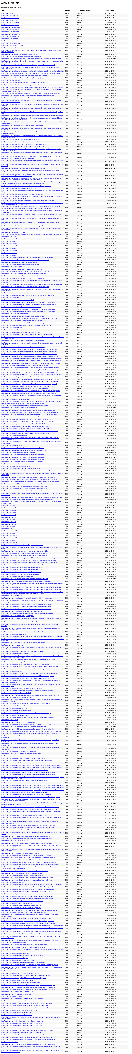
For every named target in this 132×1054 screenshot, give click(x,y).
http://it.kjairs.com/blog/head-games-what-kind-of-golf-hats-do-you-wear (23, 726)
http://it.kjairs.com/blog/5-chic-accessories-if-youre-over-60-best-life (22, 565)
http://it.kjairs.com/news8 (9, 253)
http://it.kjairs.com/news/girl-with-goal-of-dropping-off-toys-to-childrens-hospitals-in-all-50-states (31, 358)
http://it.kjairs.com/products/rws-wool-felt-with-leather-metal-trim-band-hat (24, 75)
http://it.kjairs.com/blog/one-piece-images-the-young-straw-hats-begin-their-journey (27, 877)
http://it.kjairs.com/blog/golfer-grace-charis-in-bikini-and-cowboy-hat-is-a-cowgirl (26, 713)
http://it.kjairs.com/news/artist (10, 297)
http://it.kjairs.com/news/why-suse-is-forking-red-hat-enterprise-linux (22, 491)
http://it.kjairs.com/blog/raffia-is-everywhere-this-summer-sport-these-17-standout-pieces (29, 910)
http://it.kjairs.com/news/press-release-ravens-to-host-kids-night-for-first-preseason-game (29, 424)
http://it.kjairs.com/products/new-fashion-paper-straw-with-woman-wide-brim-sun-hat (27, 200)
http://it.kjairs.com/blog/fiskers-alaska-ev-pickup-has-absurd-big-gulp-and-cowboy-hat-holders (30, 695)
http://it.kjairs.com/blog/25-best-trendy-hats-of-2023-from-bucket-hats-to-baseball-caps (28, 558)
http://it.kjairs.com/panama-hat (10, 27)
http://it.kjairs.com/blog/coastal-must (12, 645)
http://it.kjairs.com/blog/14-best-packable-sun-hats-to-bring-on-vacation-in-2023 (26, 553)
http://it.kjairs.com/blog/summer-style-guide (14, 958)
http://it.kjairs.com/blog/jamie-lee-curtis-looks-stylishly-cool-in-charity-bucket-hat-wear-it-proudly (31, 765)
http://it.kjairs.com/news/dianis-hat (12, 330)
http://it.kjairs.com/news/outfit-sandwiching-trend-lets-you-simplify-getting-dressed (26, 419)
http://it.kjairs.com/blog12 (9, 531)
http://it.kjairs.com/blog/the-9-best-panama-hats (16, 994)
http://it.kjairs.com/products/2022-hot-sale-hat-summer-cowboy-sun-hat (23, 144)
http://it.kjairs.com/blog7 (8, 519)
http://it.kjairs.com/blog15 (9, 538)
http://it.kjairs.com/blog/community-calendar (14, 653)
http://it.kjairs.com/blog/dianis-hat (11, 671)
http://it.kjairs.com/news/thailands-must (13, 464)
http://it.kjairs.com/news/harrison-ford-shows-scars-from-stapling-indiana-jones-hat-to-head (30, 367)
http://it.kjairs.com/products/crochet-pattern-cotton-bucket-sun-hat (22, 194)
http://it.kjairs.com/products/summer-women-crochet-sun (19, 188)
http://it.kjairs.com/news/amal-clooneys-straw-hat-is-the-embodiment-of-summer (26, 293)
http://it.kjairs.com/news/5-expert (11, 266)
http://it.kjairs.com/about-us (9, 15)
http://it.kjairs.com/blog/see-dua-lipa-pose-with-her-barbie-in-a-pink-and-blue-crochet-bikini (29, 940)
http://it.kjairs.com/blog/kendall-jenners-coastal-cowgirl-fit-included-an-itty (24, 792)
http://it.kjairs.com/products (9, 48)
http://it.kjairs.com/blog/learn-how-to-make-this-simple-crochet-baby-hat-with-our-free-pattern (30, 797)
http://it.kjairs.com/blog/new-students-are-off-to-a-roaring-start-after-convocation (26, 843)
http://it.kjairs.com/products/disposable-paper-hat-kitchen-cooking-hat (23, 82)
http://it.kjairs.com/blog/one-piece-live (12, 882)
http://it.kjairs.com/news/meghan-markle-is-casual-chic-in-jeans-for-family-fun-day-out (28, 410)
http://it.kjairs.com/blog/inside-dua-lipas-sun (14, 763)
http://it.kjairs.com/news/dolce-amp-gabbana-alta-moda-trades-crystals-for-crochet (27, 334)
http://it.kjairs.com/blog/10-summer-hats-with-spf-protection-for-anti (22, 545)
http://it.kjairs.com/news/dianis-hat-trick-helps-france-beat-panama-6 (22, 332)
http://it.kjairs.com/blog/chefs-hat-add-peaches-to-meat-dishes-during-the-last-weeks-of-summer (31, 636)
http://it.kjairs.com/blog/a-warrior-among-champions (17, 616)
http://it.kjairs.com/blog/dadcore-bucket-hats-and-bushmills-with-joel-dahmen (25, 664)
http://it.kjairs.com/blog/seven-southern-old (14, 942)
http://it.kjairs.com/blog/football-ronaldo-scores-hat (17, 697)
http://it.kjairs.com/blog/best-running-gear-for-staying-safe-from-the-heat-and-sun (26, 622)
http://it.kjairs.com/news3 (9, 241)
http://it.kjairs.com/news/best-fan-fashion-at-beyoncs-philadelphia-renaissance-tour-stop (28, 304)
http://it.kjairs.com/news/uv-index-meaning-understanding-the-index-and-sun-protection (28, 477)
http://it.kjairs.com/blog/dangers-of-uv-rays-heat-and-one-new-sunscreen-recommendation (29, 666)
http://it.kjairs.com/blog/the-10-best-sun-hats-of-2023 (17, 980)
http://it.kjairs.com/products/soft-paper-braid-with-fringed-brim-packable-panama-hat (27, 95)
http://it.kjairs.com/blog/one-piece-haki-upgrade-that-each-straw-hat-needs (24, 871)
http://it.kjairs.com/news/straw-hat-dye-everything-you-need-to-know (22, 448)
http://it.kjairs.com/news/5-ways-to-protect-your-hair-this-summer (21, 269)
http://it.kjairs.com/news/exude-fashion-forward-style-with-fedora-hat (22, 340)
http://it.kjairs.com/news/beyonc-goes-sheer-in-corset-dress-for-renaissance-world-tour (28, 311)
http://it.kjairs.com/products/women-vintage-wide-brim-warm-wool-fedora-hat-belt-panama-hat (30, 93)
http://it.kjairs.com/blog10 (9, 526)
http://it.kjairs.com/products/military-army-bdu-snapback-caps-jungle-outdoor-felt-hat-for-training (31, 78)
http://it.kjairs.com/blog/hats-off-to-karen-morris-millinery (18, 722)
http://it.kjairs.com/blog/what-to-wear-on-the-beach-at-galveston (21, 1032)
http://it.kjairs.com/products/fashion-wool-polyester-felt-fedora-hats (22, 125)
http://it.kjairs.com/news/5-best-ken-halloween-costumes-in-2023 (21, 264)
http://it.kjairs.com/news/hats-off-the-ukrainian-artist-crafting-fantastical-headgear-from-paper (30, 370)
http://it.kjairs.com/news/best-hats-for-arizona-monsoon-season (21, 307)
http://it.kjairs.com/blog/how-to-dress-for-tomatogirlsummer (19, 756)
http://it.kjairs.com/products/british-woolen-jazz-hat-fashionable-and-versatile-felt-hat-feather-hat (31, 58)
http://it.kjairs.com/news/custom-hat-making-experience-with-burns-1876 (24, 320)
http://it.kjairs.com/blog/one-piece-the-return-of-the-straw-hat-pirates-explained (25, 891)
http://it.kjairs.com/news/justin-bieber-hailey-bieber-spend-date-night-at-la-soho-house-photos (30, 391)
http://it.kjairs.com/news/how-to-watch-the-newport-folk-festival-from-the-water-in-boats (28, 386)
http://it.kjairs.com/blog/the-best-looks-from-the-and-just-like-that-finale (23, 998)
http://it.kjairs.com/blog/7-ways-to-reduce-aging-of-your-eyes (20, 574)
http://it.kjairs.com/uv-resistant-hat (12, 45)
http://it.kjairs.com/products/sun (11, 80)
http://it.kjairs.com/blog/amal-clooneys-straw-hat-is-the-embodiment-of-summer (26, 604)
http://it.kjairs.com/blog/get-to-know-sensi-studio (16, 710)
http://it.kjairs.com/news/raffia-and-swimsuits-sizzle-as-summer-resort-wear (25, 428)
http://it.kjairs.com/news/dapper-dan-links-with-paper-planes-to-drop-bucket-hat (26, 325)
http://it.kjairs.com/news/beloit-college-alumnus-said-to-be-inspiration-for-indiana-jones (28, 302)
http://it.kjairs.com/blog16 (9, 540)
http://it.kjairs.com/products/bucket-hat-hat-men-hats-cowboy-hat (21, 142)
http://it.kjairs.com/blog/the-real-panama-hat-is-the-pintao (19, 1010)
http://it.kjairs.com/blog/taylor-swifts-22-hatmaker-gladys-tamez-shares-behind (25, 975)
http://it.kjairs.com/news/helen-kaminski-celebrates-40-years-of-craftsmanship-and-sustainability (31, 374)
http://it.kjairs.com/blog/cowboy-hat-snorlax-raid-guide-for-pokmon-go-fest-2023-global (28, 659)
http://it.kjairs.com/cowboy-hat (10, 34)
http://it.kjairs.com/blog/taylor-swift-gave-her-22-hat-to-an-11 (20, 973)
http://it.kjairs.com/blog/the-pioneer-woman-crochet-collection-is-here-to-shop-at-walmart (29, 1008)
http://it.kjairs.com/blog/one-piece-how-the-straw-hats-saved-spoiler (22, 873)
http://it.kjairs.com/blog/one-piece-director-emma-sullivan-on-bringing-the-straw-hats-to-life (29, 864)
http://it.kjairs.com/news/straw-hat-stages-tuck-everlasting (19, 452)
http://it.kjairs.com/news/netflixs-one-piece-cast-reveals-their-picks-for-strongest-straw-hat (29, 412)
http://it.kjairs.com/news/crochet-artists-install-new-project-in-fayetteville (23, 316)
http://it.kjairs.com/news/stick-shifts (12, 445)
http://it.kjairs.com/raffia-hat (9, 38)
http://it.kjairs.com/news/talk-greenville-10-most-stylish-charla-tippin (22, 461)
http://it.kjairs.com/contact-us (10, 18)
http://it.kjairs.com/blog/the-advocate (12, 996)
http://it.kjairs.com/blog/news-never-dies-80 (14, 840)
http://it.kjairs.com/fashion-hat (10, 43)
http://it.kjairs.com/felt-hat (9, 20)
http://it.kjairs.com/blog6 (8, 517)
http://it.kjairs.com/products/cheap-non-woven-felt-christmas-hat (21, 56)
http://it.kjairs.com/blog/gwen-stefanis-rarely (15, 715)
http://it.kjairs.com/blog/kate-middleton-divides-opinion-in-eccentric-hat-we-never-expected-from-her (32, 785)
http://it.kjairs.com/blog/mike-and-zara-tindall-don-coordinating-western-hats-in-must (27, 827)
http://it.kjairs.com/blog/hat (9, 720)
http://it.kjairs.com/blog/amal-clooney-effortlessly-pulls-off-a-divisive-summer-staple (27, 598)
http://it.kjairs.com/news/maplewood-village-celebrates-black (20, 407)
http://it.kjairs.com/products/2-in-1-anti (13, 232)
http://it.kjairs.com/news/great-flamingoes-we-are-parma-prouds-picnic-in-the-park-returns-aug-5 (31, 360)
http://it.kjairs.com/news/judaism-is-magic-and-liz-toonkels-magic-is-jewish (24, 388)
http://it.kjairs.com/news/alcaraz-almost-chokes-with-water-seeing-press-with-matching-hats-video (32, 284)
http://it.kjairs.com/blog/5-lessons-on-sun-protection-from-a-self (21, 572)
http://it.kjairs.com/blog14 (9, 535)
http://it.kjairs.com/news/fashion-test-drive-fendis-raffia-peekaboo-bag (23, 347)
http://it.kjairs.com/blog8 (8, 522)
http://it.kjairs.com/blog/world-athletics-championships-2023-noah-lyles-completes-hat (28, 1039)
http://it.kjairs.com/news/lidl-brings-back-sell (15, 399)
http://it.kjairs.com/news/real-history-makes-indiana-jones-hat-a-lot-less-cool (25, 433)
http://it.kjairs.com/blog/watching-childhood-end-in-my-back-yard (21, 1023)
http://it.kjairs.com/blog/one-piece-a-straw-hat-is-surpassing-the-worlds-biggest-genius (28, 857)
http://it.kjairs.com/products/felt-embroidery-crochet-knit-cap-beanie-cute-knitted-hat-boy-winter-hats (32, 71)
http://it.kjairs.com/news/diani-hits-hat (12, 327)
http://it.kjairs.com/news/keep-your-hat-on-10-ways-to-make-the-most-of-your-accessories (29, 393)
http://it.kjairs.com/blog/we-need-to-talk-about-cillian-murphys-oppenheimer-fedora (27, 1030)
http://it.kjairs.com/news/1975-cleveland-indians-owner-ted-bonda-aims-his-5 (25, 260)
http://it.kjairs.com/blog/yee (9, 1042)
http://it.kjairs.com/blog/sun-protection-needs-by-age (17, 960)
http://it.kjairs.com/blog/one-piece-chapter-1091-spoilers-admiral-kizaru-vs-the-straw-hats (29, 860)
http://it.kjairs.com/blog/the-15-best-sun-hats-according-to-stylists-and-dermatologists (28, 985)
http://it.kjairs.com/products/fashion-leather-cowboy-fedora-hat (20, 139)
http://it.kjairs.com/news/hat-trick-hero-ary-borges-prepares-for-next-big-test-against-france (30, 372)
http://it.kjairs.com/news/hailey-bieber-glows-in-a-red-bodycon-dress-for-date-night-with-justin (30, 363)
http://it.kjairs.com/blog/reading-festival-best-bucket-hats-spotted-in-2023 (24, 912)
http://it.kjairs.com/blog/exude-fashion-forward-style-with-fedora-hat (22, 688)
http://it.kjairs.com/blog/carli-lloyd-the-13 (13, 634)
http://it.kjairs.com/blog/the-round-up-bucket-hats (16, 1012)
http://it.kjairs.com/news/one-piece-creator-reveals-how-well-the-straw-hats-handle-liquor (29, 414)
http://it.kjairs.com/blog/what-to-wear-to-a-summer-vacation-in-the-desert (24, 1035)
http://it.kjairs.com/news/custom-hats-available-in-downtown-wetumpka (23, 323)
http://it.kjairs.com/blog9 (8, 524)
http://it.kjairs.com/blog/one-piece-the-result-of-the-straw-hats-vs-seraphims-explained (28, 889)
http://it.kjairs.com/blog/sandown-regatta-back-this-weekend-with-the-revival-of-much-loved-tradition (32, 925)
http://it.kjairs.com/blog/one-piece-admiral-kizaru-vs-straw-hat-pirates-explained (26, 855)
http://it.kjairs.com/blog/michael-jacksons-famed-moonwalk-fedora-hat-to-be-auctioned (28, 825)
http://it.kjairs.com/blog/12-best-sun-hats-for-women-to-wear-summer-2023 (24, 551)
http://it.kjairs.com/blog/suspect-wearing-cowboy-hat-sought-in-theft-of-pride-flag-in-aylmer (29, 965)
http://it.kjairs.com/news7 (9, 250)
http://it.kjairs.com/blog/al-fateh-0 (11, 595)
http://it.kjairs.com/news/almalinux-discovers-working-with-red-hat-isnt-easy (25, 287)
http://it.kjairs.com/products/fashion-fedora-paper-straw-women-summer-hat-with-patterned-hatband (32, 87)
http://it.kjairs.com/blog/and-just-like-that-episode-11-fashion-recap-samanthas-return (27, 613)
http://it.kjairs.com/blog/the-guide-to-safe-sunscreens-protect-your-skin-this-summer (27, 1003)
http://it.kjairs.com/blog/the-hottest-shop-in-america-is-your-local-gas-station (25, 1005)
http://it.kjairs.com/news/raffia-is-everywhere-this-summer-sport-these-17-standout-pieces (29, 431)
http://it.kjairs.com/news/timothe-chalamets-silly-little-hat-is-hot (20, 468)
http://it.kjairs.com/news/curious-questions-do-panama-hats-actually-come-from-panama (29, 318)
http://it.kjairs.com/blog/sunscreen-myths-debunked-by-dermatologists (23, 962)
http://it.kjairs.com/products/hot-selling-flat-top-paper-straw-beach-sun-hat (24, 85)
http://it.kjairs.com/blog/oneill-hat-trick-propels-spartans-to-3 (20, 853)
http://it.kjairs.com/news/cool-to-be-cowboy (14, 313)
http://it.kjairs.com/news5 (9, 246)
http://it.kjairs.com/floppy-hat (10, 29)
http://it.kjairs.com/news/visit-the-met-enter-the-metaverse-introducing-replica (25, 484)
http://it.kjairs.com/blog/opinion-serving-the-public (16, 894)
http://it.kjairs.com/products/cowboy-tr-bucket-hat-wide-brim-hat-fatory (23, 146)
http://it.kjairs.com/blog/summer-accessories (15, 953)
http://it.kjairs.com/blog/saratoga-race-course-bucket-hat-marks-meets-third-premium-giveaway (31, 931)
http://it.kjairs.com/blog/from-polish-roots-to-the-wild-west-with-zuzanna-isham (25, 703)
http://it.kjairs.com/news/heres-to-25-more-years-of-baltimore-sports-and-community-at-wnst (30, 379)
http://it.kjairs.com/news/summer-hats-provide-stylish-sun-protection (22, 454)
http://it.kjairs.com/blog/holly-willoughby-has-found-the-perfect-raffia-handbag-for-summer (29, 733)
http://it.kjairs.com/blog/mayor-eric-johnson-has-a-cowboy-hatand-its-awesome (26, 815)
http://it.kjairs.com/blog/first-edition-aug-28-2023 (16, 693)
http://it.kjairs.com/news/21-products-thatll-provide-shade (19, 262)
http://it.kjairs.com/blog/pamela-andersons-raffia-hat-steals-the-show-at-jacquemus (27, 898)
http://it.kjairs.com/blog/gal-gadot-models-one (15, 706)
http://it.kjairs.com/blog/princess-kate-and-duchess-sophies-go (21, 905)
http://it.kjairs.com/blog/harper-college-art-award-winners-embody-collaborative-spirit (27, 717)
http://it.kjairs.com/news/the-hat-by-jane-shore (15, 466)
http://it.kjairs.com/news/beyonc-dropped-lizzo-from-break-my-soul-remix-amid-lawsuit (28, 309)
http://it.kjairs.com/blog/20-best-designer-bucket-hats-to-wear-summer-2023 (25, 555)
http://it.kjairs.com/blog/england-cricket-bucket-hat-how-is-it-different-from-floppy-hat (27, 676)
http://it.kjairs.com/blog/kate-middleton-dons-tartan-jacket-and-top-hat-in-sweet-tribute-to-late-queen (32, 790)
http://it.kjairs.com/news (8, 236)
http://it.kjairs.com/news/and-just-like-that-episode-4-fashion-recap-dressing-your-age (28, 295)
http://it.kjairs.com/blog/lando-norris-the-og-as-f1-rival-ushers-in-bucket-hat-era (26, 794)
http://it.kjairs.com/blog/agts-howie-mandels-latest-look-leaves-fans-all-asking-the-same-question (31, 587)
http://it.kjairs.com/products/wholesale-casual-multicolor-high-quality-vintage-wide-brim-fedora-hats (32, 115)
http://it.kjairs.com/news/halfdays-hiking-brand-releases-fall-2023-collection (24, 365)
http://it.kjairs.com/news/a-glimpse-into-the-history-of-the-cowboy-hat (22, 278)
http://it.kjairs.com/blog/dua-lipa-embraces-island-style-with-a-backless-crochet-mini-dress (29, 673)
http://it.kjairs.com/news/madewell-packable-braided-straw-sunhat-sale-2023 (25, 405)
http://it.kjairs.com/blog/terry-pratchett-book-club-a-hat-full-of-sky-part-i (23, 978)
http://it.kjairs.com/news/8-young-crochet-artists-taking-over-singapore (23, 273)
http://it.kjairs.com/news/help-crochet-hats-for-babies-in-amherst (21, 377)
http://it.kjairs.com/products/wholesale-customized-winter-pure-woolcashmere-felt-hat (28, 65)
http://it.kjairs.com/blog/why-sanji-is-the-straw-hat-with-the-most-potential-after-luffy (27, 1037)
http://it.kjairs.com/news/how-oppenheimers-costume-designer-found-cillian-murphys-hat (29, 384)
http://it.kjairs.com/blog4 (8, 512)
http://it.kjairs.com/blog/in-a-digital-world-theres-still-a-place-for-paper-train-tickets (26, 760)
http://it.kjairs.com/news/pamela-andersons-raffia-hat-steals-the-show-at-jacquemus (27, 421)
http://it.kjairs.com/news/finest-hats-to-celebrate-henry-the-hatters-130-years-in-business (29, 349)
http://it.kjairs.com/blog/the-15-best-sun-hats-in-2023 (17, 991)
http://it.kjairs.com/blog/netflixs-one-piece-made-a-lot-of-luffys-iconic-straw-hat (25, 836)
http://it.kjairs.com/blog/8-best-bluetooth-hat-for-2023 (17, 576)
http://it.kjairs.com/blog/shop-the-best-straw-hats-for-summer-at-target (23, 947)
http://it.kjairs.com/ (7, 13)
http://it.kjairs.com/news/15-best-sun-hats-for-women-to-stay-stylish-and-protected (27, 257)
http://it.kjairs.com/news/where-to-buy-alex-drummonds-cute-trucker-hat (24, 486)
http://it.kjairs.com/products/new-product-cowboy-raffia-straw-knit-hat (23, 168)
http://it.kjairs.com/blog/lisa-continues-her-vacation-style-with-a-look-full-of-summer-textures (30, 807)
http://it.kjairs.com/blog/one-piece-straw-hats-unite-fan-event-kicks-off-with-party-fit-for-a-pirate (31, 884)
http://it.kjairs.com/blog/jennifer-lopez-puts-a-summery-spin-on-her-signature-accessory (28, 772)
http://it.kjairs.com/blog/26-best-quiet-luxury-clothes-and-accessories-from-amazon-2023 (29, 562)
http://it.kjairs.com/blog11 (9, 528)
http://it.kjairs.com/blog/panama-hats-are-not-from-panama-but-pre (22, 901)
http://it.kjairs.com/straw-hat (10, 22)
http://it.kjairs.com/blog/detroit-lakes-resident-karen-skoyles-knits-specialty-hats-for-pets (29, 669)
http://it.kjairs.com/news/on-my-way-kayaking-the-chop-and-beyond (22, 417)
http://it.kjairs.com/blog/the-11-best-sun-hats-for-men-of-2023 (20, 982)
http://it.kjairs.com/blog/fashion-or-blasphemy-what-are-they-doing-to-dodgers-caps (27, 690)
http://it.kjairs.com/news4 (9, 243)
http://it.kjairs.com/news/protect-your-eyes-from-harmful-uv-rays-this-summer (25, 426)
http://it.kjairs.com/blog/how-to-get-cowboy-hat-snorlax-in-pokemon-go (23, 758)
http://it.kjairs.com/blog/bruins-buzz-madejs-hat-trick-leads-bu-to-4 (22, 632)
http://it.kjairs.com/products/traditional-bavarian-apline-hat (19, 54)
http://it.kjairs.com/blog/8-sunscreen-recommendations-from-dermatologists (24, 579)
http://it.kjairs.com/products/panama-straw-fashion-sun (18, 98)
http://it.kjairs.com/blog (8, 505)
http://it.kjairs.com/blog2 (8, 508)
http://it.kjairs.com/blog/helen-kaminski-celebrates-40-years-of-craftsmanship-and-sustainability (31, 731)
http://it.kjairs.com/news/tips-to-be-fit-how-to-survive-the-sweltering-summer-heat (26, 471)
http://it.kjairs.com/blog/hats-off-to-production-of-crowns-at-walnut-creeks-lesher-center (28, 724)
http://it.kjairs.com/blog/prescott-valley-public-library (17, 903)
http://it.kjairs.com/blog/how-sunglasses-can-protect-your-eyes (21, 753)
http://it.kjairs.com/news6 (9, 248)
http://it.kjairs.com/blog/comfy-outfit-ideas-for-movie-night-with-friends (23, 651)
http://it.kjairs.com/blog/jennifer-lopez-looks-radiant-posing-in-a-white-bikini (24, 770)
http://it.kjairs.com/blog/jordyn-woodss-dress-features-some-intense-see (24, 780)
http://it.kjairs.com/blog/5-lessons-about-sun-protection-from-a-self (22, 567)
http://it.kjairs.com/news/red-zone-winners (14, 435)
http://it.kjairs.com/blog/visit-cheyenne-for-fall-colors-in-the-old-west (22, 1021)
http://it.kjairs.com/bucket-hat (10, 36)
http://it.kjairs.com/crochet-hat (10, 41)
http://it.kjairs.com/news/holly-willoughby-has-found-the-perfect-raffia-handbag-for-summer (29, 381)
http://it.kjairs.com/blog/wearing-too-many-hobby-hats (18, 1028)
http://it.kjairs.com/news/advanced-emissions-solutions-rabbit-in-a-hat (23, 276)
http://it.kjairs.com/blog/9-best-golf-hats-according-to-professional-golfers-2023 (26, 581)
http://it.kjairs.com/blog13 (9, 533)
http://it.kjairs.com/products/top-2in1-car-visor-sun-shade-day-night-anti (23, 226)
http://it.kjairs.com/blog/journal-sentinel (13, 783)
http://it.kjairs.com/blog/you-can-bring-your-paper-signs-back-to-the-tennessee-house (28, 1044)
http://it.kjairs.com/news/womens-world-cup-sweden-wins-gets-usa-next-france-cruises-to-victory (32, 497)
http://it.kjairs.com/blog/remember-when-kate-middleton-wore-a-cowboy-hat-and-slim (27, 918)
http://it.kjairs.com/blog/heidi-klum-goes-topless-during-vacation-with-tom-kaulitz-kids (27, 729)
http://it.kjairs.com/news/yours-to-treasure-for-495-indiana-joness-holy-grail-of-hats (27, 499)
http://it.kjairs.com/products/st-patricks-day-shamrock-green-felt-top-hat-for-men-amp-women (30, 73)
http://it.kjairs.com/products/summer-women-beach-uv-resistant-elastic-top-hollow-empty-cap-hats (32, 234)
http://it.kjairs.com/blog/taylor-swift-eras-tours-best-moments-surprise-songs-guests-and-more (31, 971)
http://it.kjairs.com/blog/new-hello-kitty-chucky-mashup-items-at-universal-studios (26, 838)
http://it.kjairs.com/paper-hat (10, 25)
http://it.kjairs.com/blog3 (8, 510)
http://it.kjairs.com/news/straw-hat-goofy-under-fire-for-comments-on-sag (24, 450)
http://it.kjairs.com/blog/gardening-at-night (14, 708)
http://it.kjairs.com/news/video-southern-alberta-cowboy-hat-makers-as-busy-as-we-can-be (30, 479)
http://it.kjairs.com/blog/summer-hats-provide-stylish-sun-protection (22, 955)
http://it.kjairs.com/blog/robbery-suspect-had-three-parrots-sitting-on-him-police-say (27, 921)
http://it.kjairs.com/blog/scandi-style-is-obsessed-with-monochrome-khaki (24, 934)
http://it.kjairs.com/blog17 (9, 542)
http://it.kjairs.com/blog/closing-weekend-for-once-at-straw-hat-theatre (23, 642)
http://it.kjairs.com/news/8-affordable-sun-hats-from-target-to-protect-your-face (26, 271)
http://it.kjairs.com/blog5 (8, 515)
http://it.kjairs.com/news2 (9, 239)
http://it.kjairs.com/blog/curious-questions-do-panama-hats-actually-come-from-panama (28, 662)
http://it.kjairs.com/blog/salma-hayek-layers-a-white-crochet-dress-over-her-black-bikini (28, 923)
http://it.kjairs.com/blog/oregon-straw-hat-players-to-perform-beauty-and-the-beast (27, 896)
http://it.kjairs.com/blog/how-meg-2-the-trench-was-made (19, 751)
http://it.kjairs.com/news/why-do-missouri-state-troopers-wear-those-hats (24, 488)
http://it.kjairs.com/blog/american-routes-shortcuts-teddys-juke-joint (22, 611)
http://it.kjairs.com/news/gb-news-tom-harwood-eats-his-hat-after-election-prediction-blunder (30, 356)
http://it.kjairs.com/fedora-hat (10, 31)
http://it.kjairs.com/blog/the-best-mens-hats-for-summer (18, 1001)
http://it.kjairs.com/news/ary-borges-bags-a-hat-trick (17, 300)
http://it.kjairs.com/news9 (9, 255)
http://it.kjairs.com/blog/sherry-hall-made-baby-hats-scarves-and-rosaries (24, 944)
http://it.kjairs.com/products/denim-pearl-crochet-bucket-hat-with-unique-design (26, 186)
